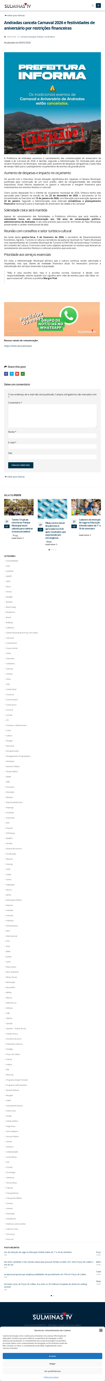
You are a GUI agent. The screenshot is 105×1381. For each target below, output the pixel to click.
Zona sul (9, 1239)
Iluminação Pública (14, 900)
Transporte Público (14, 1198)
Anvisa (9, 591)
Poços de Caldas (13, 1054)
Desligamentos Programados (18, 756)
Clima (8, 679)
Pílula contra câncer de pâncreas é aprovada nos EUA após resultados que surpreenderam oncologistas (55, 530)
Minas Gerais (11, 977)
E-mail (12, 442)
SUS (8, 1162)
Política (9, 1064)
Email (17, 374)
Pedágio (9, 1049)
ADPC (8, 581)
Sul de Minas (49, 37)
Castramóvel (11, 643)
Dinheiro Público (13, 766)
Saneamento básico (14, 1105)
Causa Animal (12, 648)
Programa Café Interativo (16, 1085)
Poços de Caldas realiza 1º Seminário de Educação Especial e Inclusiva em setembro (41, 1252)
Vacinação (10, 1213)
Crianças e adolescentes (16, 725)
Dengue (9, 740)
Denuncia (10, 746)
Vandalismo (11, 1218)
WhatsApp (23, 374)
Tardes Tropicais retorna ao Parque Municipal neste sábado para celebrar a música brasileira (22, 525)
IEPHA (8, 895)
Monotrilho (10, 987)
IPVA (8, 946)
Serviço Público (12, 1136)
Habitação (10, 884)
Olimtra (9, 1018)
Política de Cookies (51, 1377)
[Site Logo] (17, 5)
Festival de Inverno (14, 848)
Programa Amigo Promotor (17, 1080)
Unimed (9, 1208)
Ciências (9, 668)
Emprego (10, 807)
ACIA (8, 566)
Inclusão (9, 915)
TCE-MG (9, 1167)
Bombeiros (10, 612)
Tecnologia (10, 1172)
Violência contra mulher (16, 1224)
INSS (8, 931)
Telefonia (10, 1177)
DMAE (8, 776)
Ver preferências (52, 1371)
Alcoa (8, 586)
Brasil (8, 617)
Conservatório (12, 699)
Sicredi (9, 1141)
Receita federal (12, 1090)
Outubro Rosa (12, 1033)
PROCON (9, 1075)
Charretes (10, 658)
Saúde (9, 1116)
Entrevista (10, 818)
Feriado (9, 843)
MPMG (9, 992)
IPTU (8, 941)
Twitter (12, 374)
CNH (8, 684)
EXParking (10, 833)
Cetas (8, 653)
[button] (101, 1330)
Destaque (32, 37)
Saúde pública (12, 1121)
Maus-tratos (11, 967)
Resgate (9, 1095)
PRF (7, 1069)
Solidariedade (12, 1152)
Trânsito (9, 1188)
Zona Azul (10, 1234)
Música (9, 997)
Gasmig (9, 864)
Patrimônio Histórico (14, 1044)
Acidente (9, 571)
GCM (8, 869)
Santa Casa (11, 1110)
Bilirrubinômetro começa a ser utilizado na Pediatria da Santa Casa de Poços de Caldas (42, 1262)
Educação (10, 792)
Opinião (9, 1023)
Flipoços (9, 859)
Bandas (9, 602)
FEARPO (9, 838)
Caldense (10, 627)
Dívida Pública (12, 771)
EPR (7, 823)
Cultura (9, 735)
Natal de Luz (11, 1002)
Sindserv (10, 1146)
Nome (12, 431)
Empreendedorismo (14, 802)
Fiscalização (11, 854)
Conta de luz (11, 705)
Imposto (9, 905)
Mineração (10, 982)
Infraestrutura (12, 926)
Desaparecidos (12, 751)
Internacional (11, 936)
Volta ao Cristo (12, 1229)
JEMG (8, 951)
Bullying (9, 622)
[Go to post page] (19, 507)
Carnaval (24, 37)
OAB (8, 1013)
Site (10, 453)
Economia (10, 787)
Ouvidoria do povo (14, 1039)
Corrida (9, 715)
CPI (7, 720)
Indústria (10, 920)
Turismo (9, 1203)
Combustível (11, 689)
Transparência (12, 1193)
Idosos (9, 889)
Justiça (8, 956)
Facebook (6, 374)
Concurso (10, 694)
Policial (9, 1059)
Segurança (10, 1126)
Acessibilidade (12, 561)
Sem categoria (12, 1131)
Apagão (9, 597)
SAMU (8, 1100)
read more (17, 538)
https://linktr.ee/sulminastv (18, 345)
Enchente (10, 812)
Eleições (9, 797)
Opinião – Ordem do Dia (16, 1028)
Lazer (8, 961)
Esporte (9, 828)
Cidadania (10, 663)
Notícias (40, 37)
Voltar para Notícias (16, 15)
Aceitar (52, 1356)
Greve (8, 879)
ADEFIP (9, 576)
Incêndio (9, 910)
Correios (9, 710)
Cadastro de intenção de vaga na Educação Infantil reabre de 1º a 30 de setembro (90, 524)
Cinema (9, 674)
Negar (52, 1363)
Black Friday (11, 607)
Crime (8, 730)
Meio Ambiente (12, 972)
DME (8, 782)
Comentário (15, 402)
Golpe (8, 874)
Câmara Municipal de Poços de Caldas (22, 632)
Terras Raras (11, 1183)
